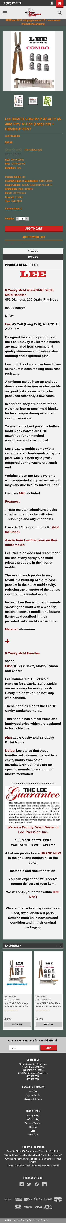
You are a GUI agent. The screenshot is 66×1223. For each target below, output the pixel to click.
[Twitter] (21, 243)
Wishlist (33, 1091)
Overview (33, 251)
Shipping (33, 1127)
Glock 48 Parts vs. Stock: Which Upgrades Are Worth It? (33, 1166)
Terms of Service (33, 1123)
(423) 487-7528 (13, 3)
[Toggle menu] (5, 12)
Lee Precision (10, 996)
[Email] (11, 243)
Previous (5, 61)
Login (28, 1095)
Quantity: (9, 218)
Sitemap (44, 1220)
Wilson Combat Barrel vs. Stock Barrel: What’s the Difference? (33, 1155)
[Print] (16, 243)
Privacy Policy (33, 1115)
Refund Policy (33, 1119)
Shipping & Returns (33, 1099)
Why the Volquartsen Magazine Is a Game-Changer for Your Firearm (33, 1160)
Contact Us (33, 1135)
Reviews (33, 257)
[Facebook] (6, 243)
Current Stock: (13, 208)
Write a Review (13, 153)
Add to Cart (17, 1024)
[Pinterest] (26, 243)
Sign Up (37, 1095)
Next (60, 61)
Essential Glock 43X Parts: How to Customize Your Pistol (33, 1151)
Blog (33, 1131)
